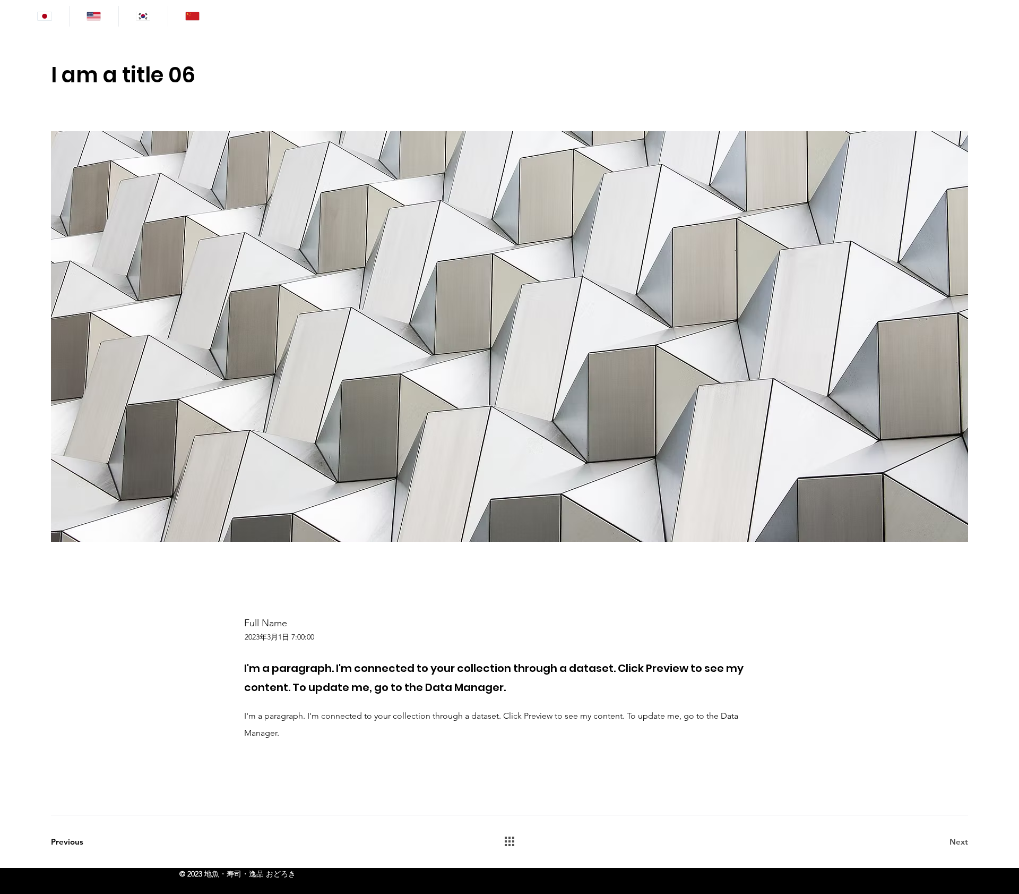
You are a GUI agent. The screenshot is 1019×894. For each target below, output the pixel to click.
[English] (93, 16)
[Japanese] (44, 16)
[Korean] (143, 16)
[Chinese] (192, 16)
